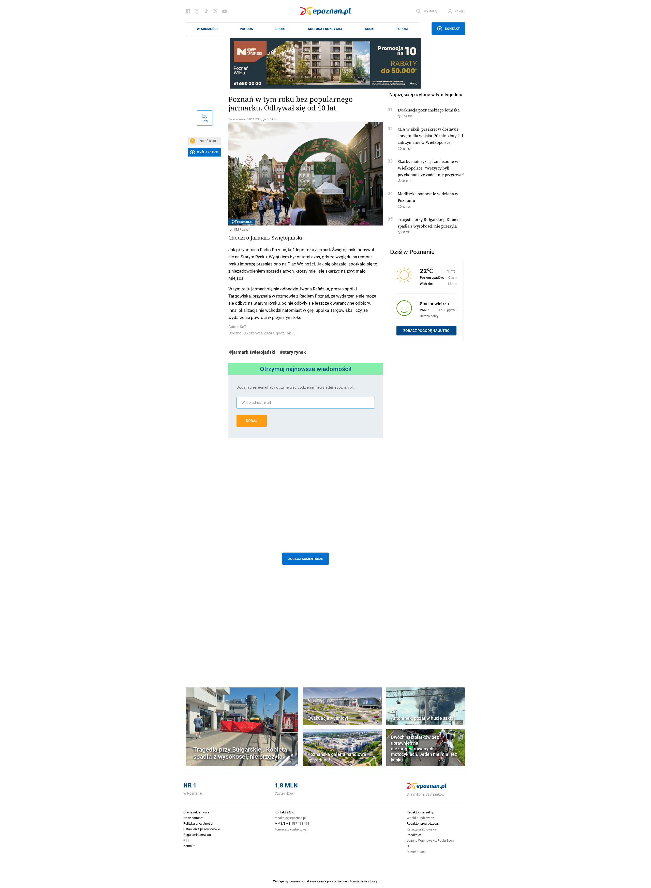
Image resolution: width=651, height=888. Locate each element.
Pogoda (246, 29)
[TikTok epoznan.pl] (206, 11)
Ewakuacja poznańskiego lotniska (429, 109)
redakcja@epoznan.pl (290, 818)
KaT (243, 326)
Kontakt (452, 28)
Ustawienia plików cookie (201, 829)
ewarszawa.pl (320, 881)
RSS (186, 840)
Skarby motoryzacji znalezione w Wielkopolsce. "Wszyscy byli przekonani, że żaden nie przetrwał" (431, 168)
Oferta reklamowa (196, 812)
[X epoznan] (215, 11)
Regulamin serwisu (197, 835)
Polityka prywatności (198, 823)
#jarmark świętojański (252, 352)
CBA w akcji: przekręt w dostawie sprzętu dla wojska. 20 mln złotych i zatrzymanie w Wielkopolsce (430, 135)
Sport (280, 29)
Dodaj (251, 420)
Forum (402, 29)
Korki (369, 29)
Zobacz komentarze (305, 559)
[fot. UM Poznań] (305, 173)
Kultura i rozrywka (325, 29)
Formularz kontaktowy (290, 829)
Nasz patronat (193, 818)
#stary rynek (293, 352)
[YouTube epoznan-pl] (224, 11)
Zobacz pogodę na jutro (426, 330)
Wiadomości (207, 29)
